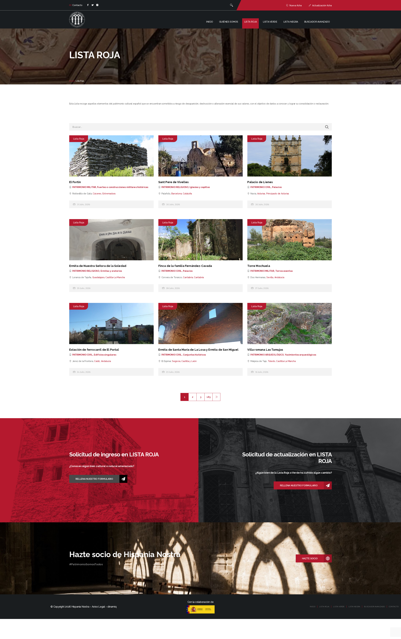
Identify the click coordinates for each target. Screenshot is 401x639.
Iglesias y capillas (200, 187)
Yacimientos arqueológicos (300, 354)
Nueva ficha (295, 5)
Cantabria (188, 277)
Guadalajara (98, 277)
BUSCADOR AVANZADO (374, 606)
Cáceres (97, 193)
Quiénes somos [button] (228, 21)
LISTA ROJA (324, 606)
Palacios (277, 187)
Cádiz (97, 361)
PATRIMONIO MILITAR (84, 187)
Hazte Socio (310, 558)
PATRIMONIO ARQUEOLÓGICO (267, 354)
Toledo (271, 361)
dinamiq (111, 606)
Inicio (209, 21)
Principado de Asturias (277, 193)
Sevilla (269, 277)
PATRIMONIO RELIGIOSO (175, 187)
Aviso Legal (98, 606)
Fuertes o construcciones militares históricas (122, 187)
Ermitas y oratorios (111, 271)
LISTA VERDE (338, 606)
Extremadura (109, 193)
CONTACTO (394, 606)
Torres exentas (284, 271)
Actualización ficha (322, 5)
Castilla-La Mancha (115, 277)
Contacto (77, 5)
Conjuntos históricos (194, 354)
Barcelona (176, 193)
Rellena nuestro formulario (94, 479)
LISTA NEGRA (354, 606)
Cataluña (187, 193)
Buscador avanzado (317, 21)
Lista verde (270, 21)
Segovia (176, 361)
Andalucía (279, 277)
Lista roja (250, 21)
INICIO (312, 606)
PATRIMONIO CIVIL (260, 187)
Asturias (261, 193)
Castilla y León (189, 361)
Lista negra (290, 21)
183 (208, 397)
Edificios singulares (105, 354)
